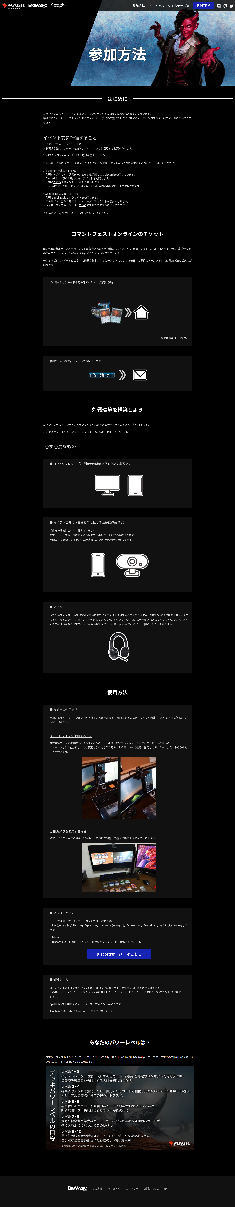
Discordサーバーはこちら (119, 954)
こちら (145, 163)
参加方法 (138, 6)
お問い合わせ (151, 1188)
